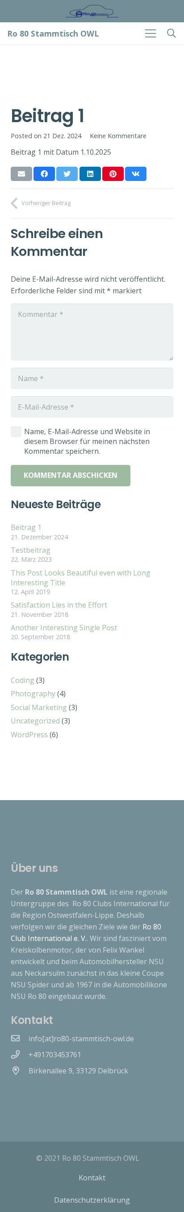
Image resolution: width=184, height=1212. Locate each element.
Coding (22, 680)
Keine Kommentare (118, 135)
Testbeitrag (30, 550)
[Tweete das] (67, 174)
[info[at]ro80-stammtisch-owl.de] (20, 1038)
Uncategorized (35, 721)
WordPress (29, 735)
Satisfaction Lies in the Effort (59, 605)
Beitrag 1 (26, 527)
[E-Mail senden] (21, 174)
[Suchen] (171, 33)
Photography (33, 693)
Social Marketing (39, 707)
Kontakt (92, 1178)
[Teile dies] (44, 174)
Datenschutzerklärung (92, 1200)
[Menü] (150, 33)
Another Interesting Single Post (64, 628)
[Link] (92, 11)
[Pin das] (113, 174)
